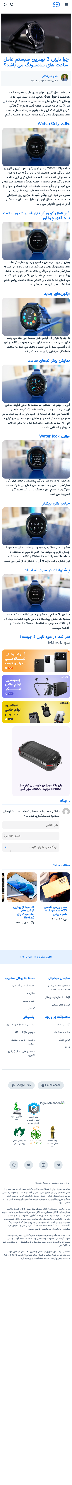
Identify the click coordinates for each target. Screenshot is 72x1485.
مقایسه (31, 993)
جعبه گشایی (29, 1235)
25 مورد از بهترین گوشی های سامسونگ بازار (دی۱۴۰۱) (23, 912)
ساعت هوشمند (62, 1032)
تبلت (42, 1196)
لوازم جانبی (18, 1196)
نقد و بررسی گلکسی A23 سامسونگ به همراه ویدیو (55, 910)
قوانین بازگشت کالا (25, 1032)
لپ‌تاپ (66, 1047)
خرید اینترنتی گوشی (55, 1196)
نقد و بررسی (28, 1001)
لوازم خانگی (64, 1040)
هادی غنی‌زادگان (50, 76)
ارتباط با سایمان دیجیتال (57, 997)
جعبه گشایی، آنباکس (23, 986)
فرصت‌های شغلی (61, 1005)
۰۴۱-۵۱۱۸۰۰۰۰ (28, 956)
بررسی (19, 1235)
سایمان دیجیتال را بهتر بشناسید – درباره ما (58, 988)
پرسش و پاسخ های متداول (20, 1025)
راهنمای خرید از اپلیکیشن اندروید (21, 1053)
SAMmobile (54, 642)
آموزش (31, 1008)
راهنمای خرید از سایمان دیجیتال (22, 1042)
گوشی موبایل (63, 1025)
